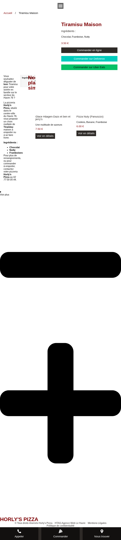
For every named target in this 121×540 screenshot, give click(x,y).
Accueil (8, 13)
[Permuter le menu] (60, 6)
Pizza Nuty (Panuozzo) (89, 116)
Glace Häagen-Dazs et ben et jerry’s (52, 118)
